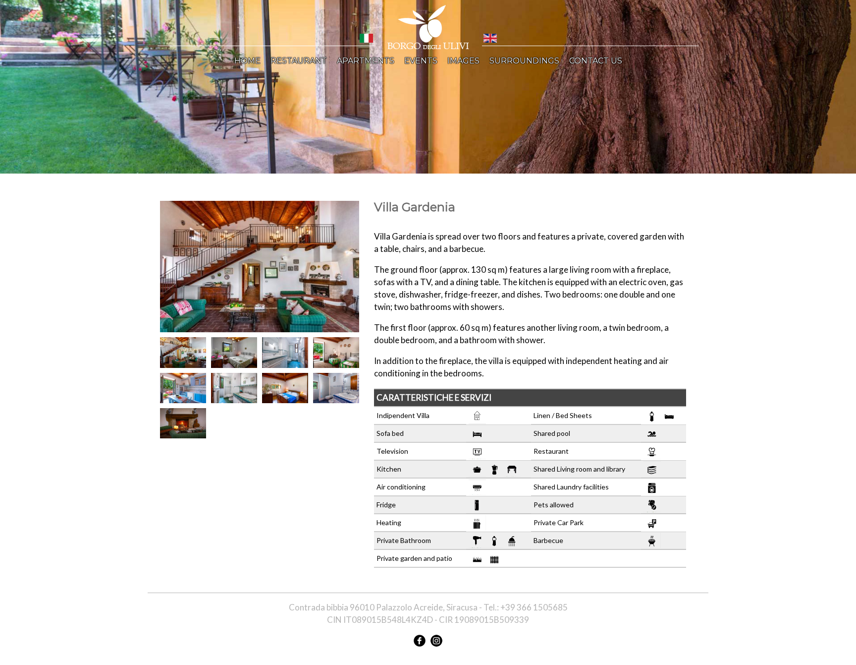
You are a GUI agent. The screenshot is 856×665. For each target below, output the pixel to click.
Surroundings (524, 60)
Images (463, 60)
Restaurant (298, 60)
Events (420, 60)
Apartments (365, 60)
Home (247, 60)
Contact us (595, 60)
